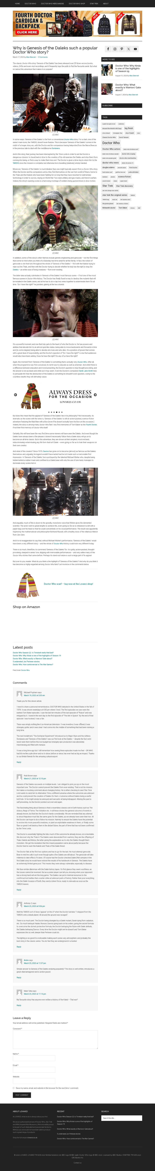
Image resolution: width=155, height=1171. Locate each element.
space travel (123, 181)
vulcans (132, 208)
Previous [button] (15, 395)
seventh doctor (106, 181)
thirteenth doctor (108, 208)
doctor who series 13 (127, 163)
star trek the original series (114, 195)
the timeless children (122, 203)
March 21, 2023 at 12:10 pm (35, 779)
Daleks (15, 270)
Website (16, 1077)
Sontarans (56, 148)
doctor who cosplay (128, 154)
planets (113, 177)
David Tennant (124, 137)
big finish (129, 128)
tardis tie (114, 199)
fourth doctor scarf (107, 172)
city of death (129, 133)
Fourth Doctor (91, 425)
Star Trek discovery (124, 186)
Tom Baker (123, 208)
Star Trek (107, 185)
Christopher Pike (117, 133)
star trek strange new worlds (110, 190)
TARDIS (16, 163)
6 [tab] (62, 412)
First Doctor (133, 167)
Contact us (77, 1163)
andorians (121, 124)
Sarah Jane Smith (86, 371)
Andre (26, 960)
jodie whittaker (133, 172)
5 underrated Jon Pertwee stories (26, 661)
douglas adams (108, 167)
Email (15, 1065)
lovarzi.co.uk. (33, 1138)
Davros (46, 451)
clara (138, 133)
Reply (19, 762)
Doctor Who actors (111, 149)
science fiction (124, 176)
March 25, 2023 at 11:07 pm (35, 963)
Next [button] (95, 395)
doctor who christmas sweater (110, 154)
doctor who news (110, 162)
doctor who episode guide (109, 158)
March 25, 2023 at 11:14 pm (35, 994)
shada (115, 181)
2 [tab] (51, 412)
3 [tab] (54, 412)
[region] (55, 395)
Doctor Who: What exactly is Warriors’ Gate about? (32, 659)
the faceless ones (125, 199)
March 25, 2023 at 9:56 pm (34, 906)
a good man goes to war (108, 124)
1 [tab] (48, 412)
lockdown (104, 177)
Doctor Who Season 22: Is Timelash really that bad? (33, 653)
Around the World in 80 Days (111, 128)
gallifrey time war (120, 172)
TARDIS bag (105, 199)
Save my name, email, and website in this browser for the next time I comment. (47, 1088)
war (139, 208)
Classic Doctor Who (109, 137)
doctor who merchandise (127, 158)
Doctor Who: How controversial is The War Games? (33, 664)
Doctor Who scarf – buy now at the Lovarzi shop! (68, 584)
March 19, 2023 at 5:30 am (34, 695)
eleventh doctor (122, 167)
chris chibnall (106, 133)
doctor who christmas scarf (131, 149)
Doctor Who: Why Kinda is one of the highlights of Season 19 (37, 656)
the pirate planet (107, 203)
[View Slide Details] (55, 395)
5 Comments (43, 57)
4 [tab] (56, 412)
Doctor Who (68, 139)
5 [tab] (59, 412)
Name (16, 1054)
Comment (17, 1029)
